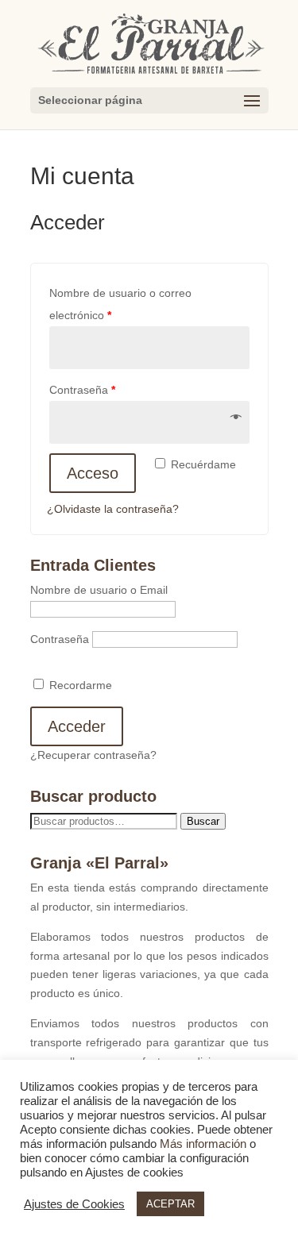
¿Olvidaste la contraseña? (113, 509)
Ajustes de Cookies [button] (74, 1204)
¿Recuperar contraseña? (93, 755)
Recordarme (79, 685)
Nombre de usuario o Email (99, 589)
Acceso (92, 473)
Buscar (203, 821)
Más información (203, 1144)
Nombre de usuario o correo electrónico (120, 304)
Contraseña (82, 389)
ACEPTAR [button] (170, 1204)
